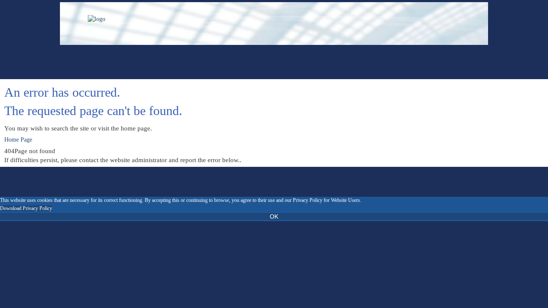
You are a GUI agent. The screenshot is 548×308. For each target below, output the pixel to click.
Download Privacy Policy (26, 208)
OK (274, 216)
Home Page (18, 139)
